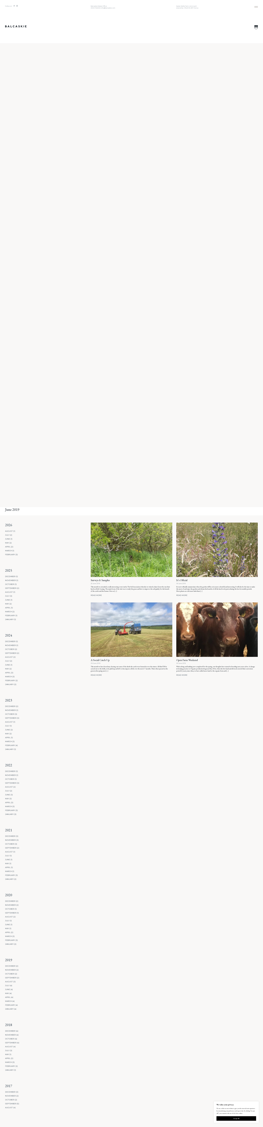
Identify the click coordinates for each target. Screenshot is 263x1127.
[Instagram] (16, 6)
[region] (236, 1112)
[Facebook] (13, 6)
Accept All (236, 1118)
